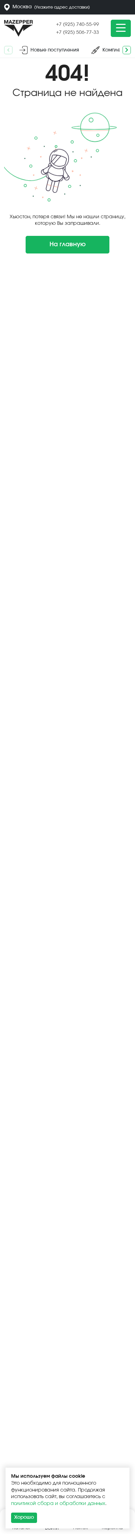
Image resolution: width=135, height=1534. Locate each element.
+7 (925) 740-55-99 (77, 24)
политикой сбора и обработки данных (58, 1503)
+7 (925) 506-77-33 (77, 32)
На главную (68, 244)
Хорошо (24, 1517)
